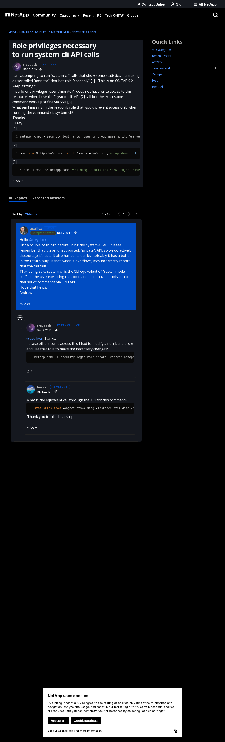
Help (155, 80)
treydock (30, 65)
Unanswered (184, 68)
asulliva (36, 229)
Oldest (30, 214)
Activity (157, 62)
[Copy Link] (41, 69)
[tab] (18, 198)
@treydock (37, 239)
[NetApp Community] (30, 15)
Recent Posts (161, 56)
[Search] (215, 15)
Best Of (157, 87)
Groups (157, 74)
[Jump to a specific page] (136, 214)
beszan (42, 387)
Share (17, 181)
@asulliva (34, 338)
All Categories (162, 50)
